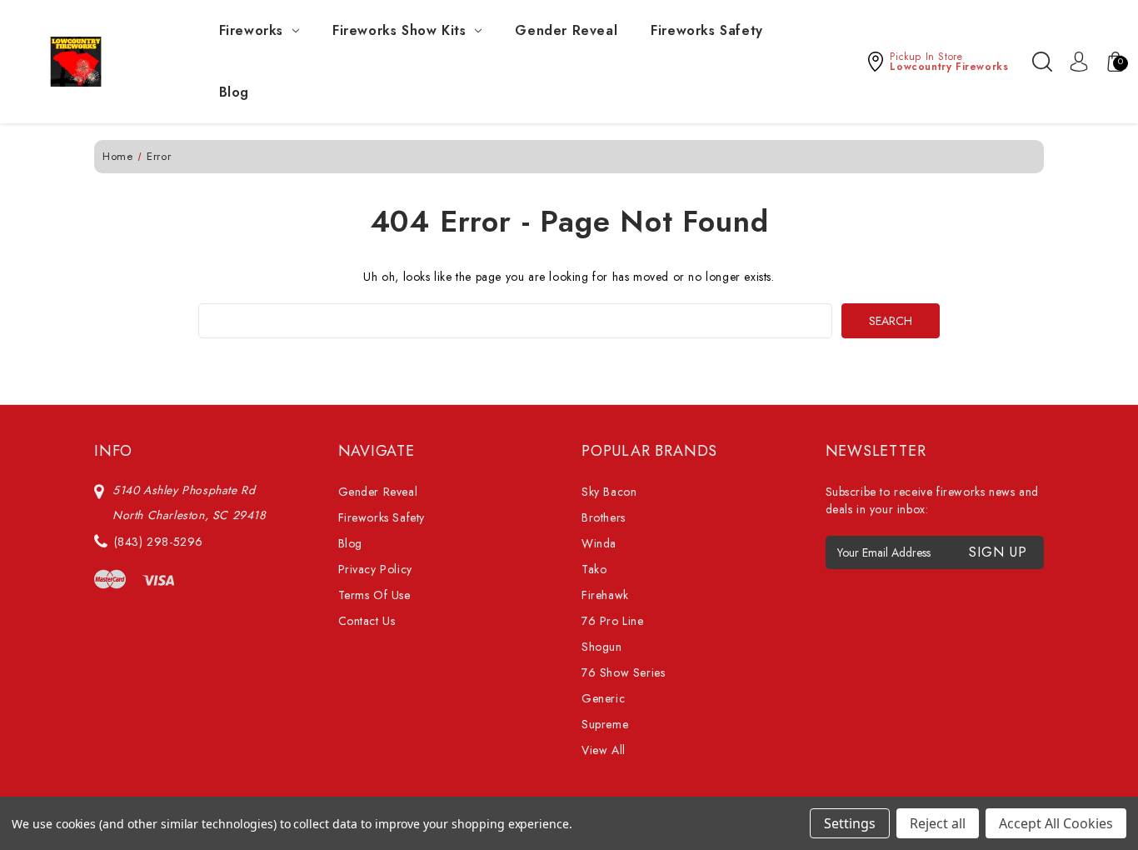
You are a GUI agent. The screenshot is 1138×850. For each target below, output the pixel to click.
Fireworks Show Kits (399, 30)
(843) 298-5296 (158, 541)
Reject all (938, 823)
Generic (603, 698)
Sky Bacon (608, 491)
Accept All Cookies (1056, 823)
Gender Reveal (566, 30)
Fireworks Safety (707, 30)
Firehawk (605, 595)
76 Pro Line (612, 620)
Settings (850, 823)
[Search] (1042, 62)
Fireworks (251, 30)
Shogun (601, 646)
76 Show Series (623, 672)
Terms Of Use (374, 595)
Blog (234, 92)
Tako (593, 569)
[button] (937, 62)
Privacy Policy (375, 569)
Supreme (604, 724)
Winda (598, 543)
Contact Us (367, 620)
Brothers (603, 517)
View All (603, 750)
